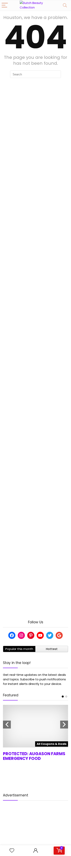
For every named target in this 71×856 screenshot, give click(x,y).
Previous (7, 724)
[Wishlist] (11, 850)
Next (64, 724)
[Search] (65, 5)
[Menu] (4, 5)
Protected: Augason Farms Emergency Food (34, 756)
